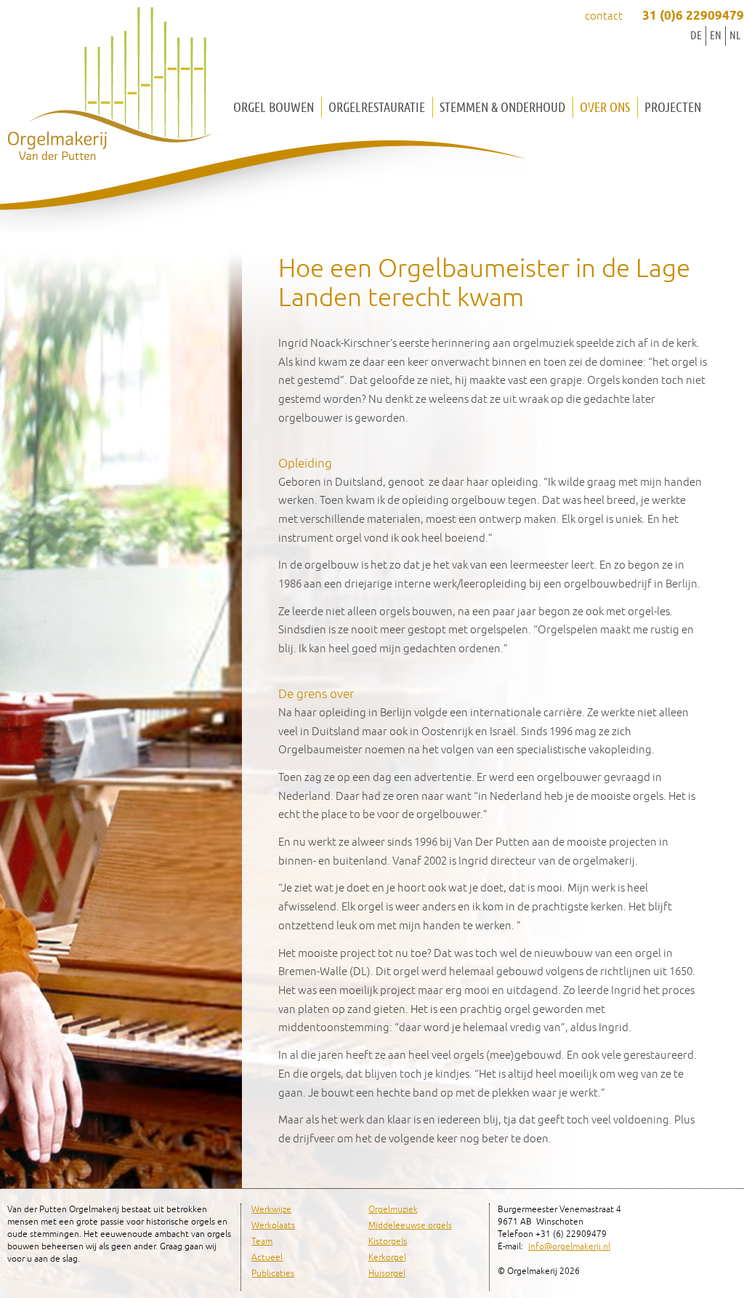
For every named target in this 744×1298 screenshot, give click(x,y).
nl (734, 35)
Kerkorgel (387, 1257)
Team (261, 1241)
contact (604, 16)
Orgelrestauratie (376, 107)
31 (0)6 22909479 (693, 16)
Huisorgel (386, 1273)
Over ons (605, 107)
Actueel (267, 1257)
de (696, 35)
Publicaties (272, 1273)
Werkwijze (271, 1209)
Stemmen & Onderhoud (502, 107)
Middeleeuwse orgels (410, 1225)
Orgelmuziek (393, 1209)
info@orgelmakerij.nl (569, 1246)
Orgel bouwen (273, 107)
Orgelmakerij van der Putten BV (109, 87)
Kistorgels (387, 1241)
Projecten (672, 107)
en (715, 35)
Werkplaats (273, 1225)
